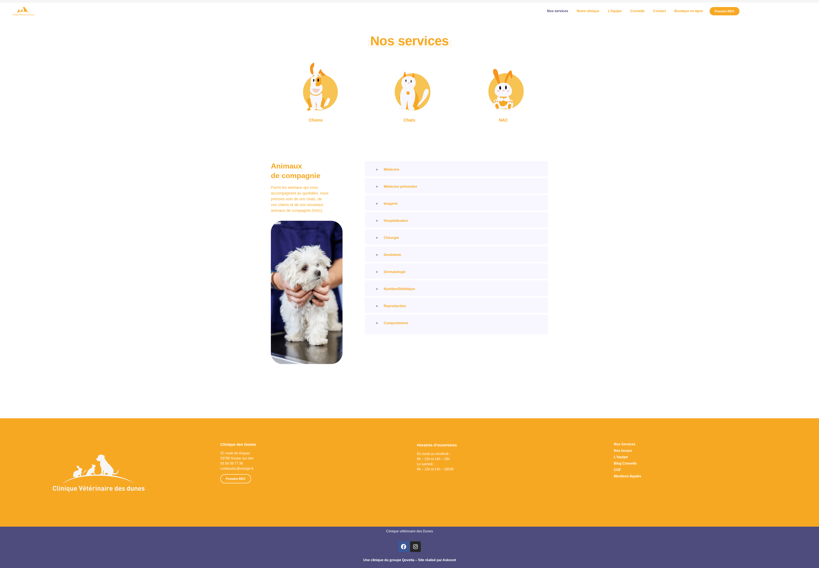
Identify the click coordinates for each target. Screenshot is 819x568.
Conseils (637, 11)
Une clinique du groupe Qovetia (388, 560)
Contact (659, 11)
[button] (456, 168)
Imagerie (391, 203)
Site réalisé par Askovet (437, 560)
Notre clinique (588, 11)
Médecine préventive (400, 186)
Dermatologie (394, 272)
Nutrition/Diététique (399, 289)
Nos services (557, 11)
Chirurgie (391, 238)
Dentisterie (392, 255)
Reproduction (395, 306)
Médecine (391, 169)
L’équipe (615, 11)
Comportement (396, 323)
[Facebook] (403, 546)
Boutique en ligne (688, 11)
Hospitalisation (396, 220)
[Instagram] (415, 546)
